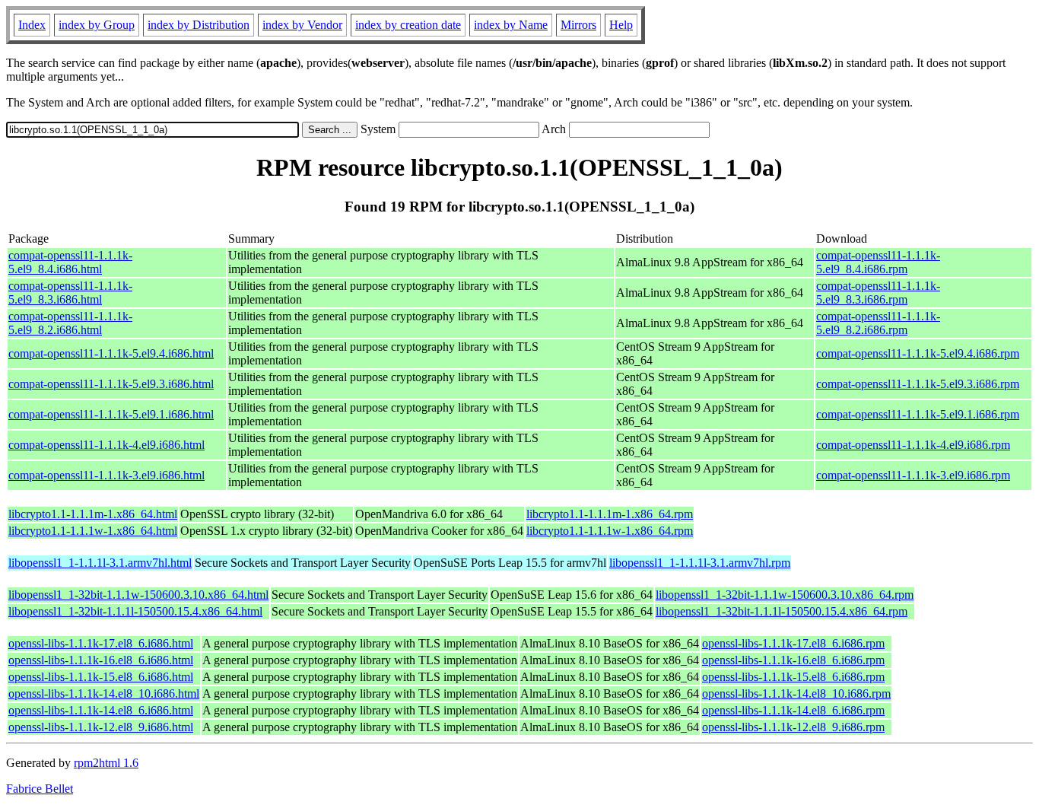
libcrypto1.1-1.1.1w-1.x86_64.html (92, 530)
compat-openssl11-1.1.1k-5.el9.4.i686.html (111, 353)
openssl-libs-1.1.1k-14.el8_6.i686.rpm (793, 710)
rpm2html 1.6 (106, 762)
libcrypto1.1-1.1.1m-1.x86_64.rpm (609, 513)
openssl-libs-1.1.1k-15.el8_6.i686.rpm (793, 676)
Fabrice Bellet (39, 788)
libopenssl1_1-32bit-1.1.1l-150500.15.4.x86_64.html (135, 611)
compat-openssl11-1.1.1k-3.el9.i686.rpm (913, 475)
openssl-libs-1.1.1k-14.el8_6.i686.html (100, 710)
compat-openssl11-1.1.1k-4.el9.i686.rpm (913, 444)
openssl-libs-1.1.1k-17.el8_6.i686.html (100, 643)
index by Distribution (198, 24)
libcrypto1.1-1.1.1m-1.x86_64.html (92, 513)
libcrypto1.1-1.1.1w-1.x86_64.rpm (609, 530)
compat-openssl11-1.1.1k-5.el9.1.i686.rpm (917, 414)
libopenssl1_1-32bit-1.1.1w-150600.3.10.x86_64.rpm (784, 594)
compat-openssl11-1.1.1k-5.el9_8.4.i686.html (70, 262)
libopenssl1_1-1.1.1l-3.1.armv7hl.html (100, 562)
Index (32, 24)
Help (621, 24)
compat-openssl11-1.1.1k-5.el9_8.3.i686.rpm (878, 292)
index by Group (97, 24)
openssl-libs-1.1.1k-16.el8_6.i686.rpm (793, 660)
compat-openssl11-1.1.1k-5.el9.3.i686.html (111, 383)
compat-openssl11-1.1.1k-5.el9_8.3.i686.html (70, 292)
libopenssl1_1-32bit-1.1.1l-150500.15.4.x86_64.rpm (781, 611)
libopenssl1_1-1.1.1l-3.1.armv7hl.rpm (699, 562)
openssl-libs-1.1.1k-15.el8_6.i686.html (100, 676)
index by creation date (408, 24)
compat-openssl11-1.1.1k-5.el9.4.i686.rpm (917, 353)
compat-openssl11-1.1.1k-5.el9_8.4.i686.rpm (878, 262)
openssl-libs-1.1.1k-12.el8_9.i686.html (100, 727)
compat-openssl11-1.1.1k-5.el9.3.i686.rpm (917, 383)
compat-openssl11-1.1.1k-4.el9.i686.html (106, 444)
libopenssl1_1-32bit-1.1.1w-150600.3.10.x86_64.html (138, 594)
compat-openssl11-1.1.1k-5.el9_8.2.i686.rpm (878, 323)
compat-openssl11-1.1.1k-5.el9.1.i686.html (111, 414)
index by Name (511, 24)
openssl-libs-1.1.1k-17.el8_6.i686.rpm (793, 643)
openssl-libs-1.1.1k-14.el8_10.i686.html (103, 693)
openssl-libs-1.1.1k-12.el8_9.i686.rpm (793, 727)
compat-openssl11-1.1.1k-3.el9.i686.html (106, 475)
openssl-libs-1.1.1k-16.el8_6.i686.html (100, 660)
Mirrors (578, 24)
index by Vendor (302, 24)
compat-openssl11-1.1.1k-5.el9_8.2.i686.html (70, 323)
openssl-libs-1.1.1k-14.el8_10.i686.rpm (796, 693)
